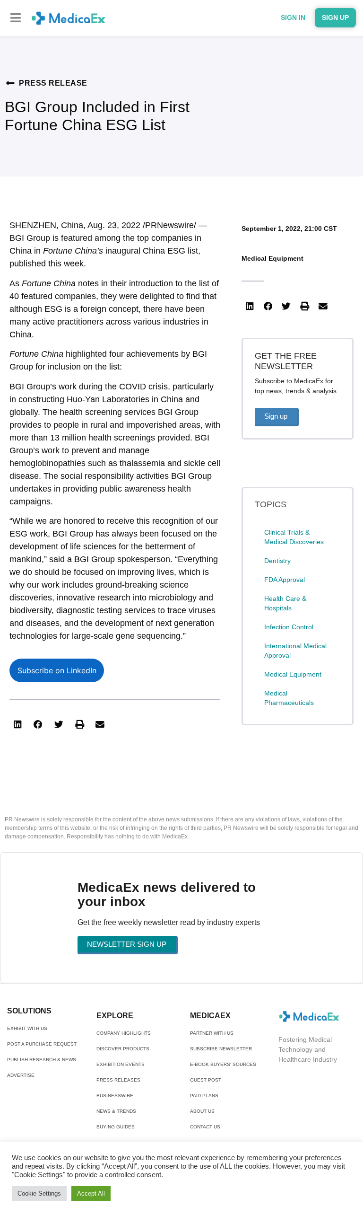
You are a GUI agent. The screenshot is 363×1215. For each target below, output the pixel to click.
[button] (15, 17)
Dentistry (277, 560)
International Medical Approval (295, 650)
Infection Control (288, 627)
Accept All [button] (91, 1193)
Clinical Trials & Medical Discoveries (294, 537)
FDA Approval (284, 579)
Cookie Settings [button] (39, 1193)
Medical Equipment (272, 258)
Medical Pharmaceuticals (289, 697)
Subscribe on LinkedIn (56, 670)
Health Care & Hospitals (285, 603)
